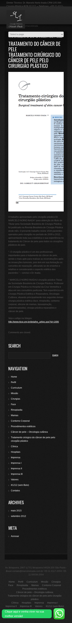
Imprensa (15, 457)
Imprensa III (17, 474)
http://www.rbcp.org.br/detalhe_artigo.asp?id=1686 (33, 322)
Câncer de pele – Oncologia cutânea (29, 432)
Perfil (13, 382)
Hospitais (15, 452)
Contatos (15, 490)
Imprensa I (16, 463)
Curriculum (16, 388)
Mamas (14, 415)
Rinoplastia (16, 410)
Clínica (14, 446)
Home (14, 376)
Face (13, 404)
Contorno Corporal (20, 421)
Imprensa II (16, 468)
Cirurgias (15, 399)
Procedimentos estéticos (23, 426)
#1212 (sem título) (20, 485)
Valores (14, 479)
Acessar (15, 536)
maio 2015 (16, 510)
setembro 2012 (18, 516)
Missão (14, 393)
